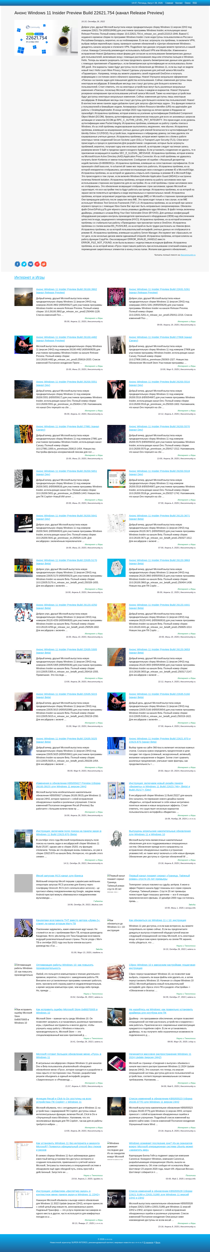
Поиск (187, 3)
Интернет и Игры (29, 277)
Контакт (179, 3)
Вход (158, 1242)
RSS (195, 3)
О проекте (148, 1242)
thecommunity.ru (188, 255)
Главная (169, 3)
